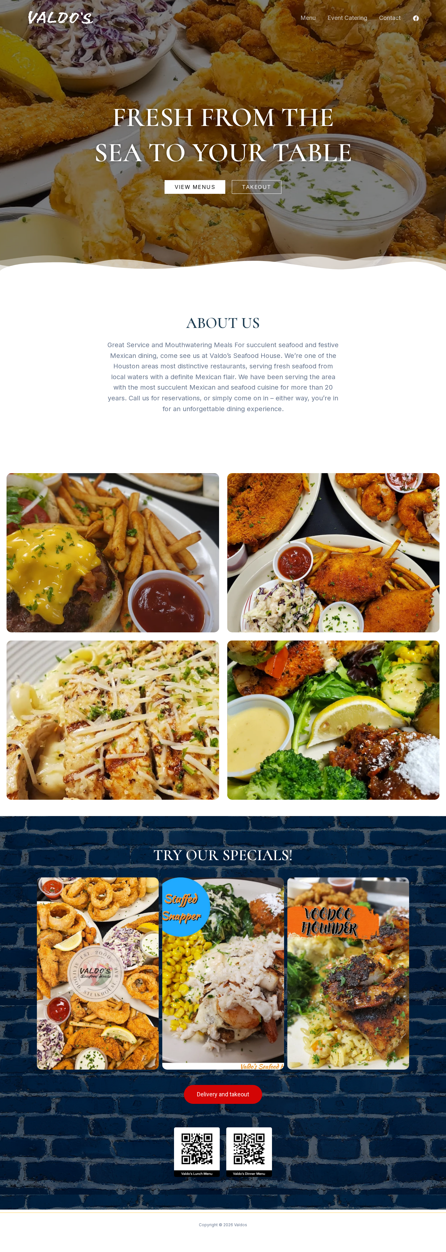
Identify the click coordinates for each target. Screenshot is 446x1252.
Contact (390, 17)
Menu (308, 17)
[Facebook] (416, 18)
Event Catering (347, 17)
